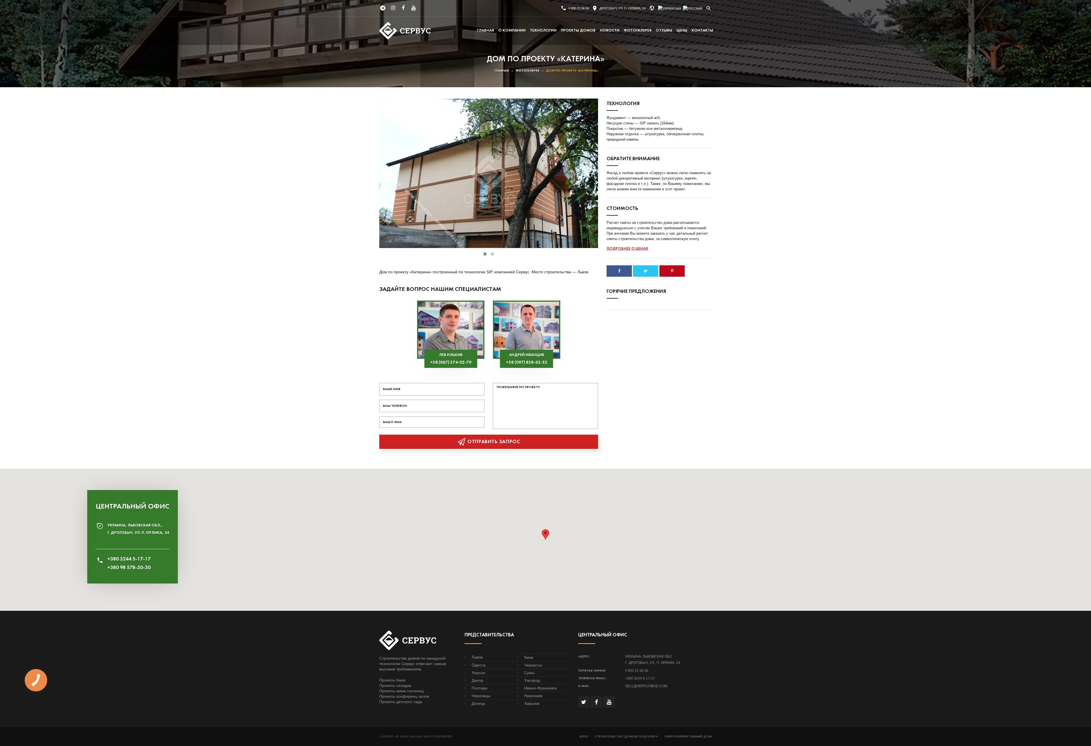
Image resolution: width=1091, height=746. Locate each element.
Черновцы (481, 695)
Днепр (477, 680)
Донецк (478, 703)
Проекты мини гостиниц (401, 691)
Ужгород (532, 680)
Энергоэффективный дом (688, 736)
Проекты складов (395, 685)
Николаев (533, 695)
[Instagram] (393, 8)
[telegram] (382, 8)
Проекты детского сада (400, 701)
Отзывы (664, 30)
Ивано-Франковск (540, 688)
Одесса (479, 665)
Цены (681, 30)
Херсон (478, 672)
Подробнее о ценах (627, 249)
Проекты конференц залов (404, 696)
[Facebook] (403, 8)
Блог (584, 736)
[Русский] (692, 8)
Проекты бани (392, 680)
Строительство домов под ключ (626, 736)
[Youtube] (413, 8)
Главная (485, 30)
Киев (528, 657)
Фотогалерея (637, 30)
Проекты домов (578, 30)
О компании (512, 30)
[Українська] (669, 8)
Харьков (531, 703)
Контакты (702, 30)
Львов (477, 657)
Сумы (529, 672)
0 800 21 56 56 (579, 8)
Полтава (479, 688)
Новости (609, 30)
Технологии (543, 30)
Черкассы (533, 665)
